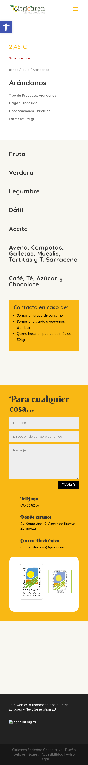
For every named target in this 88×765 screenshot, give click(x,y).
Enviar (68, 485)
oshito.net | (32, 754)
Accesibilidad (52, 754)
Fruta (25, 69)
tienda (13, 69)
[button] (6, 27)
